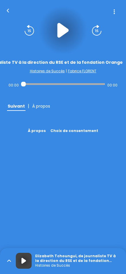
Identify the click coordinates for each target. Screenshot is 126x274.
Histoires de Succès (47, 70)
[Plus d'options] (114, 12)
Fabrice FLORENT (82, 70)
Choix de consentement (74, 130)
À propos (37, 130)
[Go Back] (7, 10)
